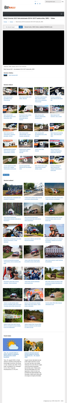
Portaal (5, 21)
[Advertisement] (33, 389)
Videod (11, 21)
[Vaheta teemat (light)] (36, 1)
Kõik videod (6, 174)
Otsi (63, 1)
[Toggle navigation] (61, 14)
